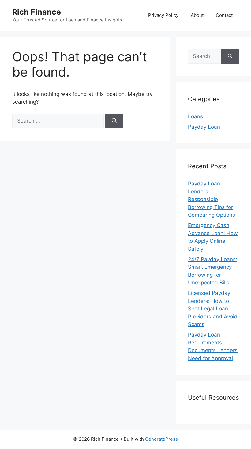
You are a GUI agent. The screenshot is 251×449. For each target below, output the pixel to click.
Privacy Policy (163, 15)
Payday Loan (204, 127)
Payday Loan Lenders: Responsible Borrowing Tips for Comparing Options (211, 199)
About (197, 15)
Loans (195, 116)
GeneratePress (161, 439)
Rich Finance (36, 12)
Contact (224, 15)
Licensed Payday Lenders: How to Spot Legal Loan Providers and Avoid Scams (213, 308)
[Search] (114, 121)
